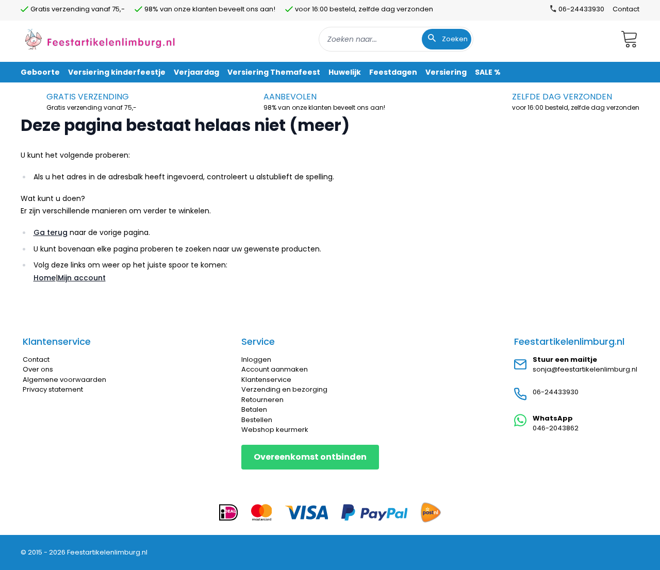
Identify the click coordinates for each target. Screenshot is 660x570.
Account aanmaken (274, 369)
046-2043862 (556, 428)
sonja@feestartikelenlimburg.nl (585, 369)
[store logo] (100, 39)
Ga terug (51, 232)
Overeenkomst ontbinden (310, 457)
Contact (626, 9)
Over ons (38, 369)
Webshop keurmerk (274, 429)
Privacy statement (53, 389)
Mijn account (82, 278)
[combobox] (396, 39)
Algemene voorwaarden (64, 379)
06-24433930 (556, 392)
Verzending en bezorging (284, 389)
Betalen (254, 409)
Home (45, 278)
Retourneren (262, 400)
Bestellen (256, 420)
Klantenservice (266, 379)
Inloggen (256, 359)
